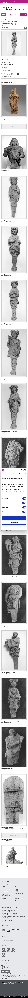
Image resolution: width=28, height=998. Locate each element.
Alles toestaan (14, 518)
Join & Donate (15, 14)
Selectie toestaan (14, 522)
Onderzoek (17, 885)
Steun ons (17, 901)
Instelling (3, 898)
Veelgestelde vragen (6, 885)
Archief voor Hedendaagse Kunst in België (20, 893)
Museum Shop (4, 894)
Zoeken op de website (3, 940)
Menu (3, 14)
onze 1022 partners (10, 481)
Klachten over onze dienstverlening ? (11, 987)
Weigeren (14, 527)
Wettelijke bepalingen (8, 991)
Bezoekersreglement (6, 895)
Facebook (4, 951)
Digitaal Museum (18, 895)
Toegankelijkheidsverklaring (9, 989)
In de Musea (4, 891)
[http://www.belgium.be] (9, 930)
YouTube (8, 951)
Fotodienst (17, 889)
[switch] (24, 503)
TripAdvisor (3, 956)
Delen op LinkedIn (5, 28)
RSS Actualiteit (4, 967)
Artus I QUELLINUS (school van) (9, 71)
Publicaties (17, 888)
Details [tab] (12, 473)
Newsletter (6, 971)
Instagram (13, 951)
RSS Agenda (4, 963)
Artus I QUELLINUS (7, 82)
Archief (16, 890)
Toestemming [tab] (5, 473)
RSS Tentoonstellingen (5, 965)
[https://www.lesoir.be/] (15, 929)
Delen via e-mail (7, 28)
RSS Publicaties (5, 968)
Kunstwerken (25, 28)
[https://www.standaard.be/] (23, 930)
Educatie (17, 898)
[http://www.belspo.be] (3, 930)
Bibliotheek (17, 886)
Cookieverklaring (7, 993)
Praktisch (4, 887)
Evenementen (4, 893)
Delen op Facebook (2, 28)
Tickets (24, 14)
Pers (16, 903)
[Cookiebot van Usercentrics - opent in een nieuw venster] (20, 470)
